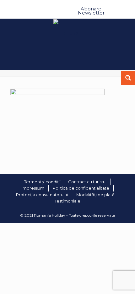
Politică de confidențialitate (81, 188)
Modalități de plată (95, 194)
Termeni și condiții (42, 181)
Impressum (33, 188)
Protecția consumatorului (42, 194)
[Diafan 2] (57, 93)
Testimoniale (67, 200)
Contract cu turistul (87, 181)
